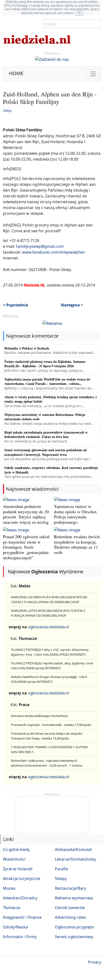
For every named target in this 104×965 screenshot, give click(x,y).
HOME (16, 73)
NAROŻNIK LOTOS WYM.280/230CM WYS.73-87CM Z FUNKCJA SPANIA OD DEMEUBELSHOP (48, 613)
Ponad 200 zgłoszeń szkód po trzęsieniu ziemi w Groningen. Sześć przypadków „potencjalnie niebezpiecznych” (26, 547)
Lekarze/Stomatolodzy (75, 859)
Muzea (9, 888)
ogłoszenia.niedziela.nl (48, 627)
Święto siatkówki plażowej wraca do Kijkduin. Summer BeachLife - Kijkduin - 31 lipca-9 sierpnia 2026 (45, 363)
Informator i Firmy (20, 936)
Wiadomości (14, 859)
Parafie (61, 869)
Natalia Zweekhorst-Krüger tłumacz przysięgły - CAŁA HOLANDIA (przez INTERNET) (49, 679)
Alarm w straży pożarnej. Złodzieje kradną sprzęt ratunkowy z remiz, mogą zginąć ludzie (50, 399)
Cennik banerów (70, 907)
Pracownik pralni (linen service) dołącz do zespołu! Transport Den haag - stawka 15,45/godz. (46, 735)
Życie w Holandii (17, 869)
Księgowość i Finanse (22, 917)
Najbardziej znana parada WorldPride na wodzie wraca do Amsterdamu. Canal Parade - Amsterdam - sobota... (47, 381)
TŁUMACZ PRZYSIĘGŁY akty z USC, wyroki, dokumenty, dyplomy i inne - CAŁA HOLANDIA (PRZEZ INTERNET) (50, 652)
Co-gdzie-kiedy (16, 849)
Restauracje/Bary (70, 888)
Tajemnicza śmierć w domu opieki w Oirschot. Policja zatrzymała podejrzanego (76, 514)
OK (79, 13)
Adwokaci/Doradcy (20, 898)
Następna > (72, 305)
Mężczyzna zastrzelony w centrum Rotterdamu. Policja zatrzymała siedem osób (44, 416)
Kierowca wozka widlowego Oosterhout (39, 716)
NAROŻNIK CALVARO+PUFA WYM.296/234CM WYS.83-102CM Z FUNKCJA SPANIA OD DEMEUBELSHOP (49, 599)
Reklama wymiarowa (74, 898)
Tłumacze (11, 907)
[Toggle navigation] (93, 74)
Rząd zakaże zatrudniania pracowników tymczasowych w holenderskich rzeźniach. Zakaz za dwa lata (46, 434)
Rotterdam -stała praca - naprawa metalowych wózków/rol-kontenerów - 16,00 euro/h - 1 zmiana (46, 763)
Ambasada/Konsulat (73, 849)
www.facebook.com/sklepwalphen (53, 252)
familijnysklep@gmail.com (40, 246)
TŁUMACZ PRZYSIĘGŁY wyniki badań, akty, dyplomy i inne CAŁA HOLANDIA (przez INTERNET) (52, 665)
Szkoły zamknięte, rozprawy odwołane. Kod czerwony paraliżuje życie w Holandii (51, 470)
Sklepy (7, 111)
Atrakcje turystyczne (21, 878)
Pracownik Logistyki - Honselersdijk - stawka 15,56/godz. (51, 725)
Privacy (94, 962)
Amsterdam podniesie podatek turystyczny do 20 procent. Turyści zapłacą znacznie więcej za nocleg (26, 514)
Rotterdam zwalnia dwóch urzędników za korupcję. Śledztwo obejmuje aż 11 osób (77, 544)
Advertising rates (70, 917)
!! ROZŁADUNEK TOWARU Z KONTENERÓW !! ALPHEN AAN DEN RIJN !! (49, 749)
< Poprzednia (15, 305)
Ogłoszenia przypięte (74, 927)
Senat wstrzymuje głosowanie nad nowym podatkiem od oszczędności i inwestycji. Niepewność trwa (45, 452)
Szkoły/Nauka (15, 927)
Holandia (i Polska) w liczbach (26, 348)
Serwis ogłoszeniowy (74, 936)
